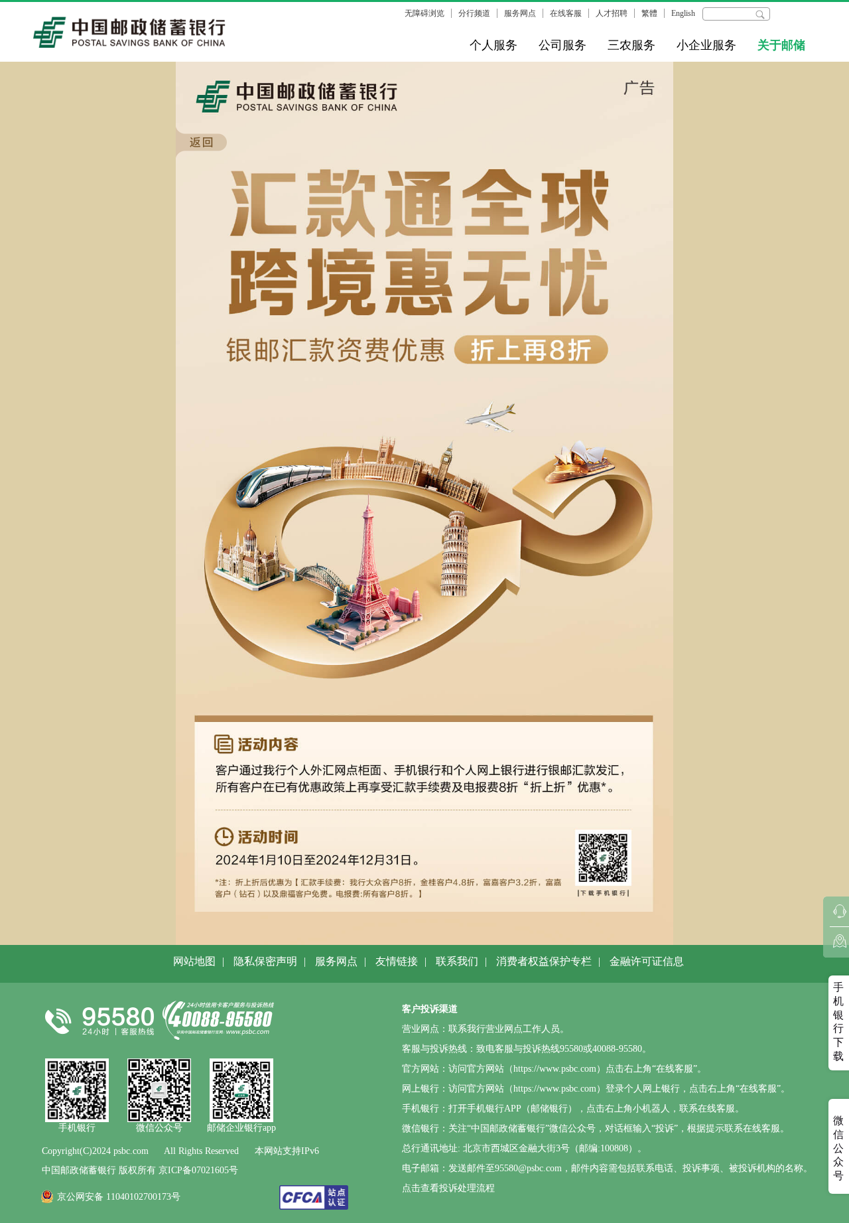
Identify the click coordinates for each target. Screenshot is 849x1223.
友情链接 (396, 961)
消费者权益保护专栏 (544, 961)
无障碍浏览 (424, 13)
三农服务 (631, 45)
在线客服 (566, 13)
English (683, 13)
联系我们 (457, 961)
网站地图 (194, 961)
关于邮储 (781, 45)
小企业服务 (706, 45)
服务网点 (520, 13)
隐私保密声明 (265, 961)
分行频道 (474, 13)
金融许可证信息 (647, 961)
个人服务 (493, 45)
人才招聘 (611, 13)
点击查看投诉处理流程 (448, 1188)
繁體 (649, 13)
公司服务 (562, 45)
